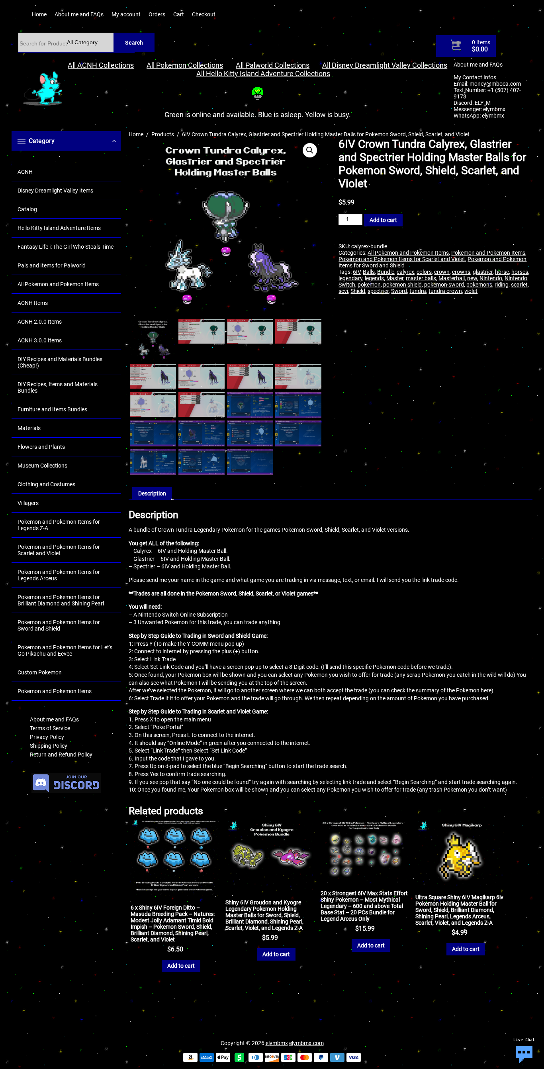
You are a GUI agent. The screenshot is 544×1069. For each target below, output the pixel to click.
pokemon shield (402, 284)
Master (394, 278)
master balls (421, 278)
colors (424, 272)
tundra (417, 291)
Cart (178, 14)
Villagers (28, 503)
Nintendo (490, 278)
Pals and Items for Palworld (52, 265)
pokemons (479, 284)
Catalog (27, 209)
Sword (399, 291)
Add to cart (383, 220)
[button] (310, 150)
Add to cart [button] (181, 966)
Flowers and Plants (41, 447)
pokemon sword (444, 284)
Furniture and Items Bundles (52, 409)
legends (374, 278)
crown (442, 272)
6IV (356, 272)
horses (519, 272)
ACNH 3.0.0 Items (40, 340)
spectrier (378, 291)
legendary (350, 278)
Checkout (203, 14)
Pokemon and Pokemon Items (55, 691)
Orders (157, 14)
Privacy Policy (47, 737)
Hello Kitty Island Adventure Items (59, 228)
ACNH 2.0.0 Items (40, 321)
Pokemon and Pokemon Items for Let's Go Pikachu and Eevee (65, 650)
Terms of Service (50, 728)
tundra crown (445, 291)
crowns (461, 272)
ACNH (25, 172)
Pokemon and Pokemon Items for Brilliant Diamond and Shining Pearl (61, 600)
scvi (343, 291)
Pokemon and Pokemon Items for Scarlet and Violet (59, 550)
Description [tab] (152, 493)
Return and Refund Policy (61, 754)
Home (39, 14)
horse (502, 272)
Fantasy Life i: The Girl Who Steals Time (65, 247)
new (472, 278)
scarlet (519, 284)
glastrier (483, 272)
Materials (29, 428)
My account (126, 14)
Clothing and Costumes (46, 484)
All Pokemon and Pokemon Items (58, 284)
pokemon (369, 284)
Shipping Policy (48, 746)
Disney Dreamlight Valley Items (55, 190)
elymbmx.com (306, 1043)
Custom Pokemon (40, 672)
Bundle (385, 272)
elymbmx (494, 109)
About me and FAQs (79, 14)
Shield (357, 291)
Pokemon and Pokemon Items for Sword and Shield (59, 625)
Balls (369, 272)
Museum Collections (42, 465)
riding (502, 284)
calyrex (405, 272)
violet (470, 291)
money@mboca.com (495, 84)
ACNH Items (33, 303)
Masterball (451, 278)
